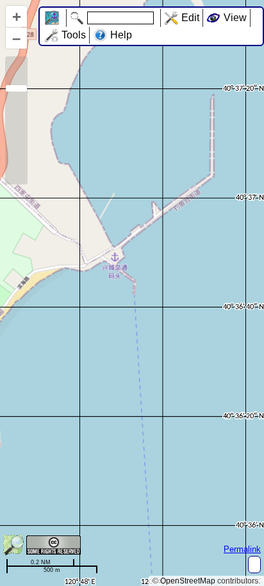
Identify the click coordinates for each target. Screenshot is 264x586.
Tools (74, 34)
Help (121, 34)
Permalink (242, 549)
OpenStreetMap (187, 580)
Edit (190, 17)
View (235, 17)
